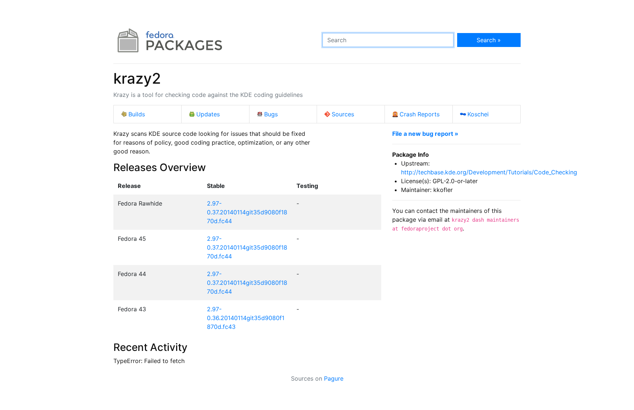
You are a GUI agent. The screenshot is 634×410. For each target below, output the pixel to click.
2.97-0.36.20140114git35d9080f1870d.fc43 (245, 317)
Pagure (333, 378)
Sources (343, 114)
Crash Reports (420, 114)
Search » (489, 40)
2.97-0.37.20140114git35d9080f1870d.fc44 (247, 212)
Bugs (271, 114)
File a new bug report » (425, 133)
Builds (136, 114)
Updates (208, 114)
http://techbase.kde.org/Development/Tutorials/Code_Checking (489, 172)
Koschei (478, 114)
